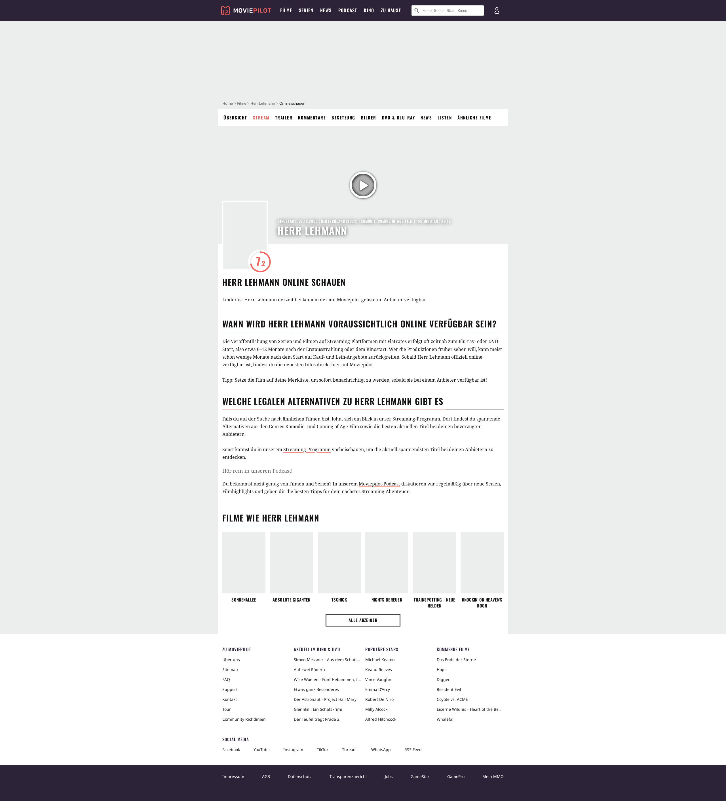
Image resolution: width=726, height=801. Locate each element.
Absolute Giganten (291, 600)
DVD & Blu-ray (398, 117)
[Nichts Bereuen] (386, 563)
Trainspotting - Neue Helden (434, 603)
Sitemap (230, 669)
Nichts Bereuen (387, 600)
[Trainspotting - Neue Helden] (434, 563)
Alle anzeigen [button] (363, 620)
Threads (350, 749)
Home (227, 103)
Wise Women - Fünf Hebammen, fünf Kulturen (327, 679)
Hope (442, 669)
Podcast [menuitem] (347, 10)
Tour (226, 709)
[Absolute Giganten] (291, 563)
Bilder (368, 117)
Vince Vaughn (378, 679)
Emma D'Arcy (377, 689)
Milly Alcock (376, 709)
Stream (261, 117)
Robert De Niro (379, 699)
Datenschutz (300, 776)
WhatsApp (381, 749)
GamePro (456, 776)
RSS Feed (413, 749)
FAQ (226, 679)
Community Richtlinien (244, 719)
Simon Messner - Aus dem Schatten (327, 659)
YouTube (262, 749)
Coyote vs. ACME (452, 699)
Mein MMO (493, 776)
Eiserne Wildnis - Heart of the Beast (470, 709)
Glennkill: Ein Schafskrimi (318, 709)
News (426, 117)
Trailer (284, 117)
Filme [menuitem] (286, 10)
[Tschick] (339, 563)
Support (230, 689)
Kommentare (312, 117)
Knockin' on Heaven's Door (482, 603)
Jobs (389, 776)
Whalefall (446, 719)
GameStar (420, 776)
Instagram (293, 749)
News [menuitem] (326, 10)
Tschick (339, 600)
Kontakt (229, 699)
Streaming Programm (307, 449)
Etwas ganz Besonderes (316, 689)
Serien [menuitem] (306, 10)
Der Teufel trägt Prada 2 (316, 719)
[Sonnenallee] (243, 563)
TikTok (322, 749)
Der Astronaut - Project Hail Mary (325, 699)
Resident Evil (449, 689)
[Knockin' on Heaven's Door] (482, 563)
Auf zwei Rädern (309, 669)
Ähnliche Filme (474, 117)
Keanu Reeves (378, 669)
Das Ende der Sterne (456, 659)
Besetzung (343, 117)
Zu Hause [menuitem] (391, 10)
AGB (266, 776)
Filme (241, 103)
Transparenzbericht (348, 776)
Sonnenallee (243, 600)
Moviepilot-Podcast (379, 484)
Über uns (231, 659)
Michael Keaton (380, 659)
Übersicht (235, 117)
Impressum (233, 776)
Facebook (231, 749)
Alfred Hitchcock (380, 719)
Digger (443, 679)
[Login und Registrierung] (497, 10)
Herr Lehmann (262, 103)
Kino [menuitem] (369, 10)
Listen (445, 117)
